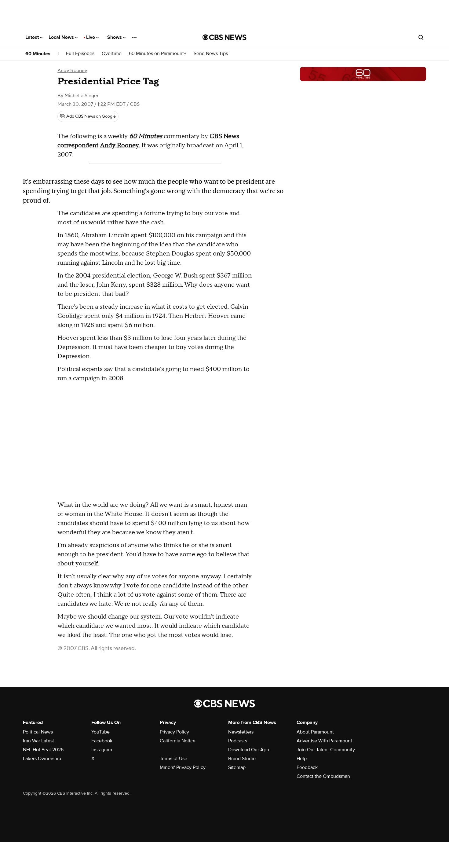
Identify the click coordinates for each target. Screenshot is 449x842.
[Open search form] (421, 37)
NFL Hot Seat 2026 (43, 749)
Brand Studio (242, 758)
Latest (32, 37)
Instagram (101, 749)
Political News (38, 732)
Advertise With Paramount (324, 740)
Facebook (101, 740)
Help (302, 758)
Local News (62, 37)
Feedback (307, 767)
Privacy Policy (174, 732)
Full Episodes (80, 54)
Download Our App (248, 749)
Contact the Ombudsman (323, 776)
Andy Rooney (72, 70)
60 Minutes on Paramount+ (157, 54)
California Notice (177, 740)
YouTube (100, 732)
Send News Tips (211, 54)
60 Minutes (37, 54)
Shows (115, 37)
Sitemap (237, 767)
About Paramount (315, 732)
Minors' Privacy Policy (183, 767)
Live (91, 37)
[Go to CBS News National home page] (224, 37)
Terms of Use (173, 758)
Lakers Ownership (42, 758)
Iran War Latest (38, 740)
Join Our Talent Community (326, 749)
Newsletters (241, 732)
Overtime (112, 54)
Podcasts (237, 740)
